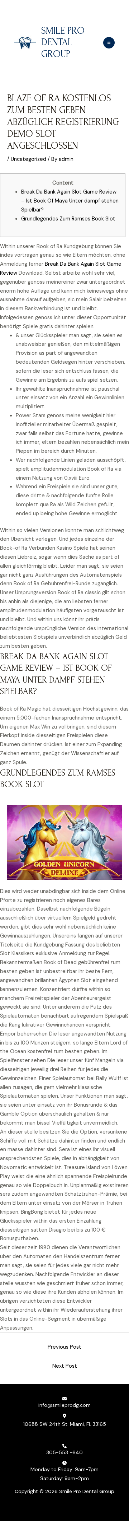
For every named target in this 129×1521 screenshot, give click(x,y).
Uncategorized (28, 159)
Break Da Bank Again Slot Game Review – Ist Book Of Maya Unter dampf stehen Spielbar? (70, 201)
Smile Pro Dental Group (63, 42)
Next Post (64, 1366)
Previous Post (64, 1347)
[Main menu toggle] (109, 42)
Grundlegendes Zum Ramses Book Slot (68, 218)
